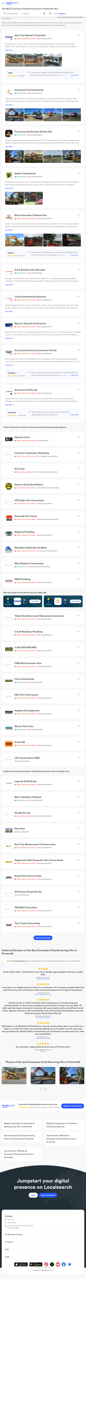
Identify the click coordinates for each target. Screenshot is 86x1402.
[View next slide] (45, 1088)
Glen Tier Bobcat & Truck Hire (43, 994)
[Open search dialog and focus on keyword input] (4, 13)
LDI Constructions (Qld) (43, 1017)
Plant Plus (43, 1051)
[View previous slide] (41, 1088)
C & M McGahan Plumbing (43, 1038)
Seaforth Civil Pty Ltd (43, 979)
